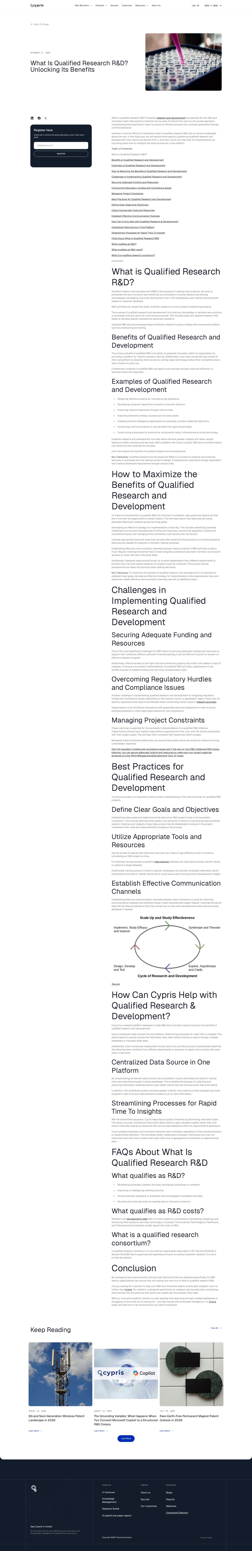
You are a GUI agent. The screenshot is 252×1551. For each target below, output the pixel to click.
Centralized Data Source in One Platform (133, 227)
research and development (171, 117)
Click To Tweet (175, 755)
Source (116, 984)
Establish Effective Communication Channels (136, 216)
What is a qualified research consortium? (133, 255)
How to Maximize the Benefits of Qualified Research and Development (149, 171)
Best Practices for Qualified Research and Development (141, 199)
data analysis (162, 861)
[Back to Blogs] (39, 24)
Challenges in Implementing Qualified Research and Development (147, 176)
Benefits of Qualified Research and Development (138, 159)
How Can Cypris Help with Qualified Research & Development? (145, 221)
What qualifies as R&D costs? (127, 249)
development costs (137, 1218)
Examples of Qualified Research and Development (138, 165)
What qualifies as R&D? (124, 244)
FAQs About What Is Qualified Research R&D (135, 238)
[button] (83, 5)
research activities (206, 702)
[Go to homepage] (33, 1488)
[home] (36, 6)
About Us (156, 5)
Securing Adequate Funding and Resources (135, 182)
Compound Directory (177, 1512)
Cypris (128, 1289)
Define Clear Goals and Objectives (130, 204)
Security (114, 5)
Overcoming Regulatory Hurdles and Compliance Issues (141, 188)
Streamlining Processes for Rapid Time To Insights (138, 232)
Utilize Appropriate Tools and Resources (133, 210)
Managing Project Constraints (127, 193)
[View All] (216, 1328)
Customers (127, 5)
